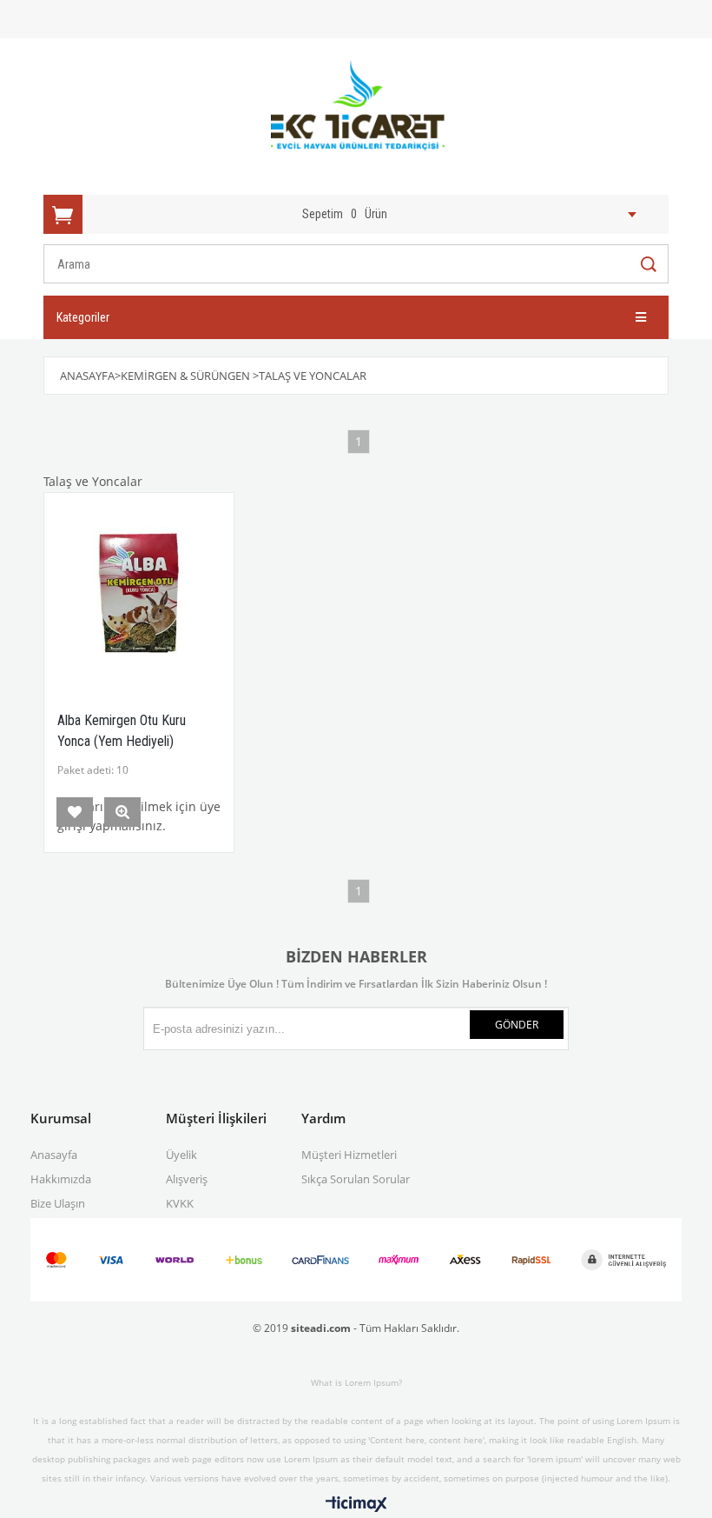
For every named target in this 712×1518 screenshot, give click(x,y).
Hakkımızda (60, 1179)
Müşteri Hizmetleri (349, 1154)
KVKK (180, 1203)
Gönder (516, 1024)
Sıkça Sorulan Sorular (355, 1179)
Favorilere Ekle (74, 812)
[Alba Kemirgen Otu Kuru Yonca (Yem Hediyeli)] (139, 587)
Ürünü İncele (122, 812)
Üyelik (181, 1154)
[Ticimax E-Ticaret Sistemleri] (356, 1505)
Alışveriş (187, 1179)
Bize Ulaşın (57, 1203)
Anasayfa (53, 1154)
